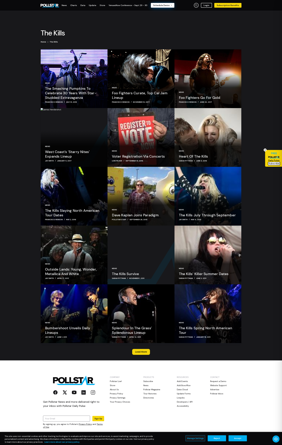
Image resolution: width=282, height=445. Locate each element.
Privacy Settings (117, 397)
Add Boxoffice (183, 385)
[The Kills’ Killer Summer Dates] (207, 255)
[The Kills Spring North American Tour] (207, 313)
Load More (141, 351)
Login (206, 5)
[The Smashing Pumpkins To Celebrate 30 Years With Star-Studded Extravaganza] (74, 78)
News (47, 83)
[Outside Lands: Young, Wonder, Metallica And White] (74, 255)
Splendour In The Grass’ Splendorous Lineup (132, 330)
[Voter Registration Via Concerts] (141, 137)
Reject (217, 438)
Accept (237, 438)
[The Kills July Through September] (207, 196)
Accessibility (183, 406)
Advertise (214, 389)
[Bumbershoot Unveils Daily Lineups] (74, 313)
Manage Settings (195, 438)
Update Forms (184, 393)
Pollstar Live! (116, 381)
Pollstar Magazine (151, 389)
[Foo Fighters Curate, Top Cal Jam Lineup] (141, 78)
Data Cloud (182, 389)
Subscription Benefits (228, 5)
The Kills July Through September (207, 215)
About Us (114, 389)
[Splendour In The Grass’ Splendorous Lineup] (141, 313)
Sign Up (98, 418)
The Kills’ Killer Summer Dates (204, 274)
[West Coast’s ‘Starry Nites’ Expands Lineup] (74, 137)
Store (112, 385)
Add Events (182, 381)
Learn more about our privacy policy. (62, 442)
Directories (148, 397)
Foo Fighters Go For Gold (199, 97)
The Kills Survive (125, 274)
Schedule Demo (161, 5)
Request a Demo (218, 381)
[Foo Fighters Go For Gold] (207, 78)
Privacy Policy (85, 424)
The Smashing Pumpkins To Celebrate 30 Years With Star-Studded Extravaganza (70, 93)
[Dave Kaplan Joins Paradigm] (141, 196)
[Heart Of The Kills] (207, 137)
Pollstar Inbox (216, 393)
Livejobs (181, 397)
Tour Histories (150, 393)
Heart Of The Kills (193, 156)
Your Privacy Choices (120, 401)
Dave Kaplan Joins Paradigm (135, 215)
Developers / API (185, 401)
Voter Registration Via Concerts (138, 156)
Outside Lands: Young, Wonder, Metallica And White (71, 271)
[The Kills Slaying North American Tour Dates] (74, 196)
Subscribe (148, 381)
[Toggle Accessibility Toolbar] (276, 439)
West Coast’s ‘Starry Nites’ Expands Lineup (67, 154)
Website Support (218, 385)
